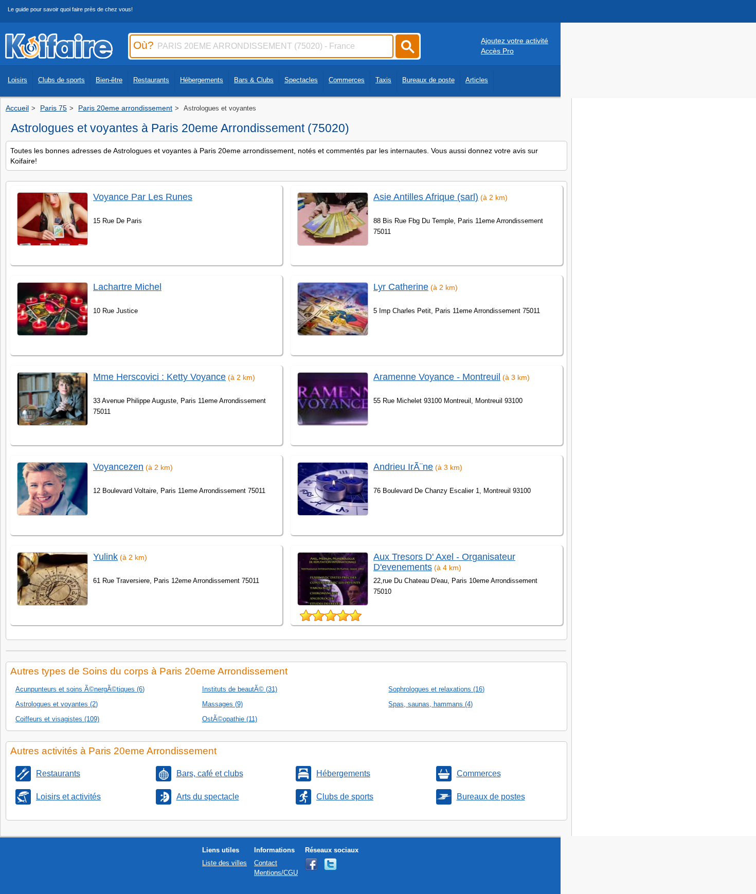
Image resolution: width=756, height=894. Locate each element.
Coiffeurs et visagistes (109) (57, 719)
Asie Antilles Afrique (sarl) (425, 197)
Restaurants (151, 80)
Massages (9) (222, 704)
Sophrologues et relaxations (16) (436, 689)
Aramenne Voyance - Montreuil (436, 377)
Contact (265, 863)
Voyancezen (118, 467)
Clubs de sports (61, 80)
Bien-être (109, 80)
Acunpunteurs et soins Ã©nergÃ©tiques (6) (80, 689)
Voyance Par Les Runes (142, 197)
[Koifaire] (59, 55)
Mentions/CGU (276, 873)
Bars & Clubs (254, 80)
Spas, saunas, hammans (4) (430, 704)
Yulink (105, 557)
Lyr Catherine (400, 287)
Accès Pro (497, 51)
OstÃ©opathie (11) (229, 719)
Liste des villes (224, 863)
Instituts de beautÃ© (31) (239, 689)
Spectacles (301, 80)
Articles (476, 80)
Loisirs (17, 80)
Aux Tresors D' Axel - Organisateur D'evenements (444, 562)
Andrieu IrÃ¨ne (403, 467)
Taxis (383, 80)
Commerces (347, 80)
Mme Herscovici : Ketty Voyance (159, 377)
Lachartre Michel (127, 287)
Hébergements (201, 80)
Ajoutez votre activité (514, 41)
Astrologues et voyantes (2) (56, 704)
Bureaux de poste (428, 80)
